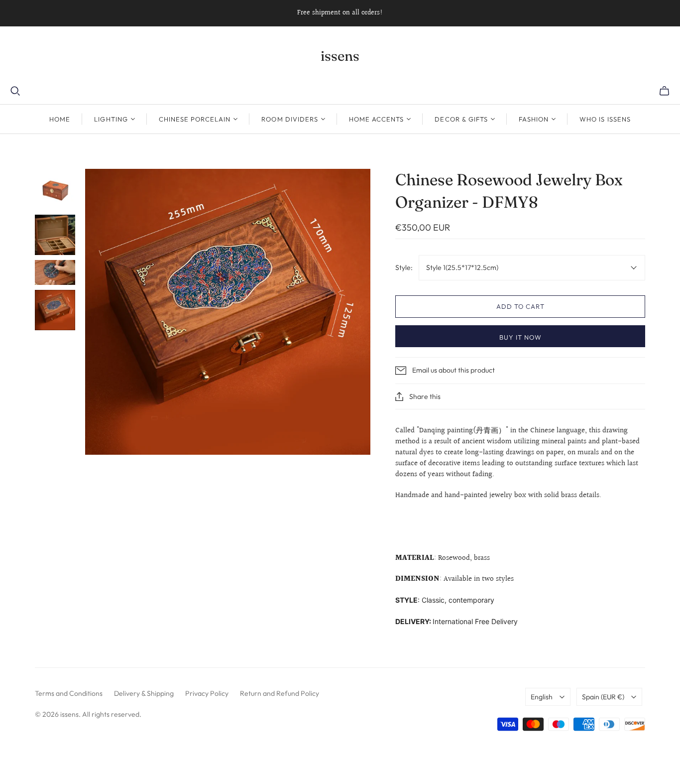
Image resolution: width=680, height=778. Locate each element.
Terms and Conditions (69, 693)
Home (59, 119)
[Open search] (15, 91)
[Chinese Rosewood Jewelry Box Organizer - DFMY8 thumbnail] (55, 189)
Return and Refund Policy (279, 693)
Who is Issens (605, 119)
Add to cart (520, 306)
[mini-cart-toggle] (664, 91)
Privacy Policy (206, 693)
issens (340, 55)
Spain (603, 696)
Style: (404, 267)
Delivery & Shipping (144, 693)
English (542, 696)
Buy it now (520, 337)
